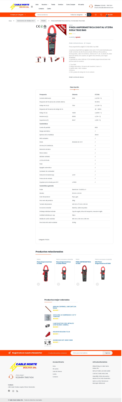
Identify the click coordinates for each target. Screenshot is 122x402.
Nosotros (44, 4)
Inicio (37, 4)
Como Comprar (70, 4)
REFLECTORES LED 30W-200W (101, 371)
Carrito (49, 8)
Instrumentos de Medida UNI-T (26, 21)
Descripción (74, 87)
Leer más (38, 284)
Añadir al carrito (58, 284)
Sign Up (107, 353)
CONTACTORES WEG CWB (100, 373)
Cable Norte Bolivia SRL (16, 400)
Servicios (60, 4)
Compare (88, 43)
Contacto (41, 8)
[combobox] (52, 14)
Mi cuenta (81, 4)
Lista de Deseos (57, 371)
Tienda (53, 4)
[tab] (74, 88)
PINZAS (43, 21)
